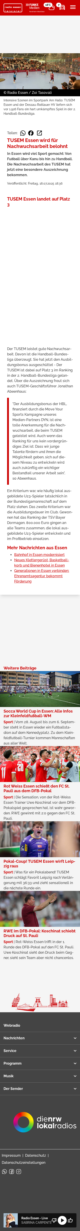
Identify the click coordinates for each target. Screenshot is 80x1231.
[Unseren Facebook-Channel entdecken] (11, 1171)
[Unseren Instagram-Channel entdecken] (18, 1171)
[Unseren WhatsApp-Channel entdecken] (4, 1171)
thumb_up (70, 1220)
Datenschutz (35, 1155)
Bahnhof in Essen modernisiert (39, 555)
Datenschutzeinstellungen (23, 1162)
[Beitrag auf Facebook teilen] (31, 133)
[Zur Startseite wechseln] (13, 8)
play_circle (62, 1220)
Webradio (12, 1025)
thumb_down (54, 1220)
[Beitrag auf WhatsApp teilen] (23, 133)
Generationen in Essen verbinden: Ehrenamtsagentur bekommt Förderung (41, 576)
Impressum (11, 1155)
